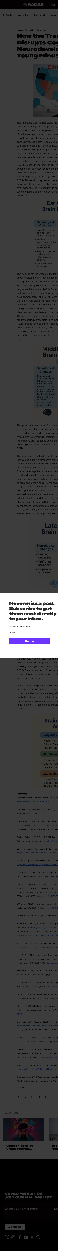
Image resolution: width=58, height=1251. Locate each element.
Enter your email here (20, 627)
